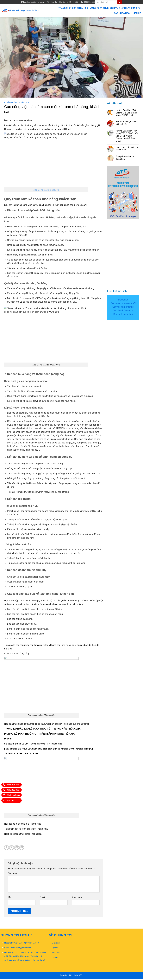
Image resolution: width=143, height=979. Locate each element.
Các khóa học (122, 13)
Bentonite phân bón (123, 314)
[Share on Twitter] (11, 847)
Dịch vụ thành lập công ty (125, 8)
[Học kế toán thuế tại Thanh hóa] (21, 11)
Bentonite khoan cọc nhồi (123, 303)
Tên (10, 897)
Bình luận (13, 873)
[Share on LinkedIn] (21, 847)
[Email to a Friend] (16, 847)
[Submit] (119, 2)
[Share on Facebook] (6, 847)
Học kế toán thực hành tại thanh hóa (126, 122)
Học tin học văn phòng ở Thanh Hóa (127, 148)
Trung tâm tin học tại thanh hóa (125, 157)
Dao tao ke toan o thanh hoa (46, 190)
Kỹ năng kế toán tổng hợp (16, 102)
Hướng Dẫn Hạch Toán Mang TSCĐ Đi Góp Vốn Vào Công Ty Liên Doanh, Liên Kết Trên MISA (127, 136)
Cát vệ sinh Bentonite (123, 307)
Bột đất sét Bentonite (123, 310)
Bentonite (123, 300)
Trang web (77, 897)
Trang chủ (65, 8)
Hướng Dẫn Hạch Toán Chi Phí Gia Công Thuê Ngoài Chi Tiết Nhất (126, 112)
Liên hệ (137, 13)
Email (43, 897)
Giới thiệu (77, 8)
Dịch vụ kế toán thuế (96, 8)
